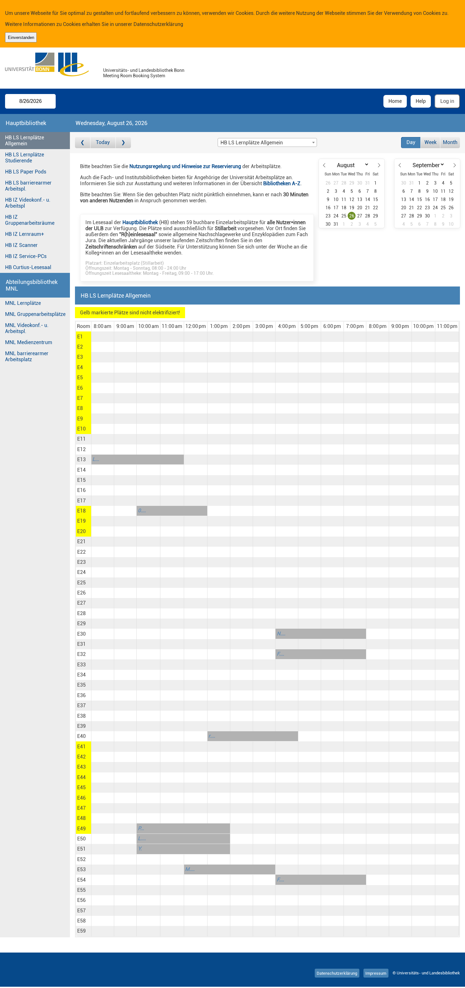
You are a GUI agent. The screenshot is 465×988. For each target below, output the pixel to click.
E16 (81, 490)
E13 (81, 459)
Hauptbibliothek (140, 222)
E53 (81, 869)
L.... (142, 838)
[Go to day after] (123, 142)
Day (410, 142)
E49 (81, 829)
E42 (81, 757)
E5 (80, 377)
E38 (81, 716)
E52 (81, 859)
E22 (81, 552)
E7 (80, 398)
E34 (81, 675)
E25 (81, 583)
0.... (142, 510)
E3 (80, 357)
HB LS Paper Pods (25, 172)
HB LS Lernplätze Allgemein (24, 141)
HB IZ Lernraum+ (24, 234)
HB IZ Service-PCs (25, 256)
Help (421, 101)
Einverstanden (21, 37)
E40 (81, 736)
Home (395, 101)
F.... (280, 654)
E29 (81, 623)
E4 (80, 367)
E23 (81, 562)
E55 (81, 890)
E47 (81, 808)
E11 (81, 439)
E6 (80, 388)
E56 (81, 900)
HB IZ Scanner (21, 245)
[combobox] (267, 142)
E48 (81, 818)
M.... (190, 869)
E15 (81, 480)
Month (450, 142)
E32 (81, 654)
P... (141, 828)
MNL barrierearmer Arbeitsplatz (26, 356)
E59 (81, 931)
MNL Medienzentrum (28, 342)
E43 (81, 767)
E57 (81, 911)
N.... (281, 634)
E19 (81, 521)
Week (431, 142)
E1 (80, 337)
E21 (81, 541)
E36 (81, 695)
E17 (81, 501)
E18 (81, 511)
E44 (81, 777)
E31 (81, 644)
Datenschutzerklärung (158, 24)
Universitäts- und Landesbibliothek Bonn (143, 70)
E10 (81, 429)
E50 (81, 839)
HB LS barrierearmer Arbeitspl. (28, 186)
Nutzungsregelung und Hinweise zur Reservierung (185, 166)
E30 (81, 634)
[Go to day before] (82, 142)
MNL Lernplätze (23, 303)
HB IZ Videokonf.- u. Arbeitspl (27, 203)
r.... (211, 736)
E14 (81, 470)
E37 (81, 705)
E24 (81, 572)
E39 (81, 726)
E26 (81, 593)
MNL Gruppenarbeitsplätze (35, 314)
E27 (81, 603)
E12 (81, 449)
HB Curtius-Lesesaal (28, 267)
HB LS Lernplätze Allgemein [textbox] (251, 143)
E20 (81, 531)
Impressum (375, 973)
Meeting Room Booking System (134, 76)
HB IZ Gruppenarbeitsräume (29, 220)
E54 (81, 880)
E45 (81, 787)
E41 (81, 747)
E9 (80, 419)
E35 (81, 685)
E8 (80, 408)
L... (95, 459)
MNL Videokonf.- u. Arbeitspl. (26, 328)
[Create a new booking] (102, 336)
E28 (81, 613)
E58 (81, 921)
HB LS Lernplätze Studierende (24, 158)
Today (103, 142)
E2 (80, 347)
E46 (81, 798)
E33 (81, 665)
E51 (81, 849)
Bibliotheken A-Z (282, 183)
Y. (140, 849)
